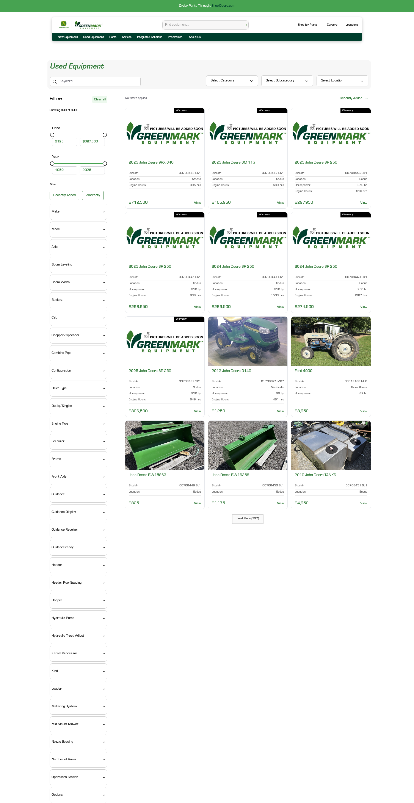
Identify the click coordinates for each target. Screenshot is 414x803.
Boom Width (61, 282)
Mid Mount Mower (65, 724)
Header (57, 565)
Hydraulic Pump (63, 618)
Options (57, 795)
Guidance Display (64, 512)
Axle (55, 247)
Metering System (64, 706)
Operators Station (65, 777)
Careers (332, 25)
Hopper (57, 600)
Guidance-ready (63, 547)
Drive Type (59, 388)
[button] (352, 25)
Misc (53, 184)
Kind (55, 671)
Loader (57, 689)
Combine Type (61, 353)
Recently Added (64, 195)
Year (55, 157)
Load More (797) (248, 518)
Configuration (61, 371)
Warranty (93, 195)
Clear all (100, 100)
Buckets (57, 300)
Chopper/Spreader (66, 335)
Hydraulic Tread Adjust (68, 636)
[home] (88, 25)
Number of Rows (64, 759)
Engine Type (60, 424)
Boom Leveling (62, 265)
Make (56, 212)
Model (56, 229)
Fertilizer (58, 441)
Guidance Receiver (65, 530)
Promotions (175, 37)
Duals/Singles (62, 406)
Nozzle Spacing (62, 742)
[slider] (52, 135)
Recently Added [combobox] (351, 98)
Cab (54, 318)
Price (56, 128)
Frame (56, 459)
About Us (195, 37)
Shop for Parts (307, 25)
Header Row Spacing (67, 583)
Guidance (58, 494)
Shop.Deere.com (223, 6)
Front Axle (59, 477)
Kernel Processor (64, 653)
